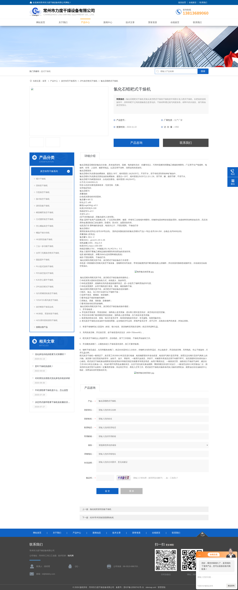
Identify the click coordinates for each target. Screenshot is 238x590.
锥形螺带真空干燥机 (44, 212)
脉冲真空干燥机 (43, 199)
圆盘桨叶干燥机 (43, 260)
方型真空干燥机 (43, 192)
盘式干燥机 (46, 71)
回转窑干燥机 (42, 185)
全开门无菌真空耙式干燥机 (47, 253)
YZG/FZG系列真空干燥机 (47, 300)
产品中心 (85, 22)
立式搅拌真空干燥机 (44, 219)
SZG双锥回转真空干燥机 (46, 293)
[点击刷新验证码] (123, 478)
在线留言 (193, 2)
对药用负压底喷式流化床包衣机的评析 (52, 378)
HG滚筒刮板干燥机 (44, 239)
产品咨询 (136, 142)
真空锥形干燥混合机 (44, 307)
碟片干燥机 (41, 179)
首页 (44, 81)
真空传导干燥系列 (69, 81)
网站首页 (40, 22)
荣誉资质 (152, 22)
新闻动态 (97, 533)
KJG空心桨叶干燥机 (44, 280)
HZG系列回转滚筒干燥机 (47, 320)
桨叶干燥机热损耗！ (44, 366)
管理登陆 (161, 587)
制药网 (71, 556)
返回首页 (182, 2)
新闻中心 (107, 22)
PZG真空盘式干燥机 (45, 273)
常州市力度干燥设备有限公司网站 (54, 2)
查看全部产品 (42, 327)
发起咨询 (231, 586)
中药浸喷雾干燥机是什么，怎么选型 (51, 390)
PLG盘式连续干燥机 (44, 266)
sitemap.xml (151, 587)
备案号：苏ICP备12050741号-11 (130, 587)
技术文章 (130, 22)
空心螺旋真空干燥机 (44, 226)
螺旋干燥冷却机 (43, 233)
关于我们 (63, 22)
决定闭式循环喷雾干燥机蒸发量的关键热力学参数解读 (53, 402)
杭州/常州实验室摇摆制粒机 (102, 517)
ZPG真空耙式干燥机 (88, 81)
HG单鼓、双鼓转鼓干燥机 (47, 313)
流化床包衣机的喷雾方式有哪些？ (50, 354)
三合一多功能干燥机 (44, 246)
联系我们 (203, 2)
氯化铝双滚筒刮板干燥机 (100, 509)
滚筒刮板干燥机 (43, 206)
